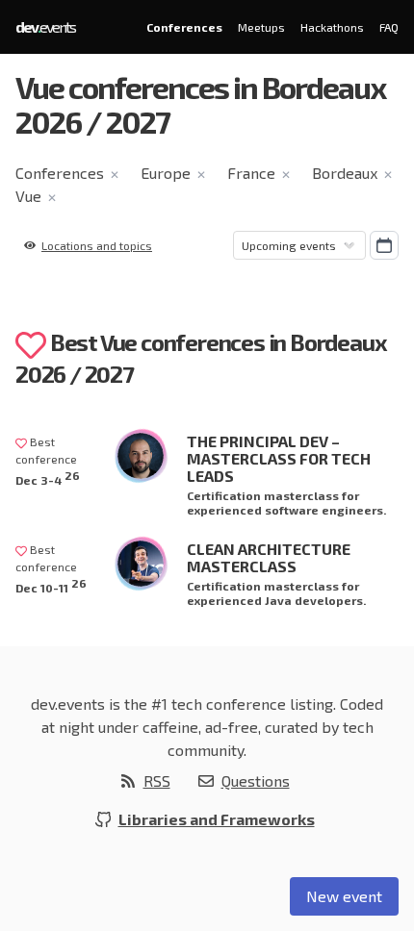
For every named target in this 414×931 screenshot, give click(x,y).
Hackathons (332, 27)
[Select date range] (384, 245)
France (251, 173)
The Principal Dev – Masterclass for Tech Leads (279, 458)
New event (344, 896)
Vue (28, 196)
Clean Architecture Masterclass (268, 557)
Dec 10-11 (51, 585)
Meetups (261, 27)
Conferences (184, 27)
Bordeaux (344, 173)
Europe (166, 173)
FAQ (389, 27)
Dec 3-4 (47, 477)
